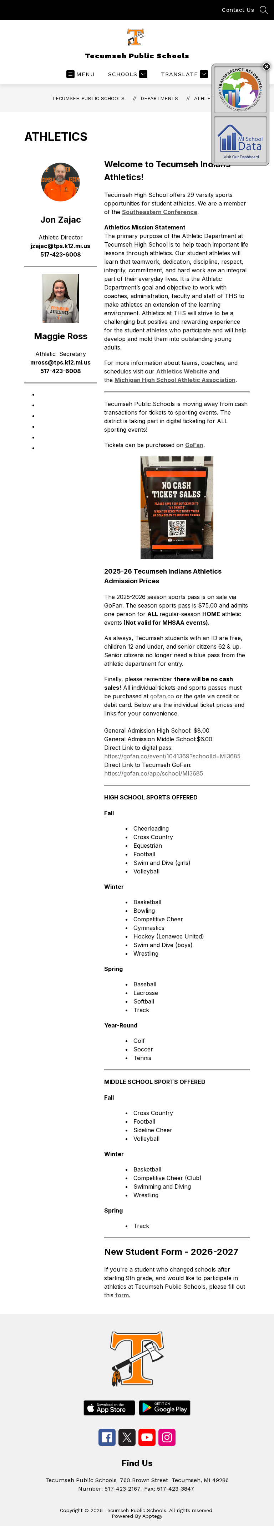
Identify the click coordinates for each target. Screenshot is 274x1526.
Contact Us (238, 9)
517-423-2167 (123, 1488)
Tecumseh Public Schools (88, 98)
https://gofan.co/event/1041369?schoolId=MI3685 (172, 756)
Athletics (208, 98)
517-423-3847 (175, 1488)
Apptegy (152, 1516)
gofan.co (162, 696)
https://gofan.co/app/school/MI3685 (153, 773)
